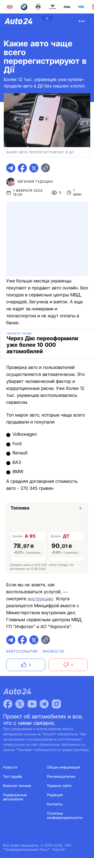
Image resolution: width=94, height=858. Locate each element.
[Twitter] (19, 703)
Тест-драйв (12, 776)
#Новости (53, 651)
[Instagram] (56, 703)
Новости (10, 767)
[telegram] (10, 168)
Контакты (55, 804)
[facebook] (22, 168)
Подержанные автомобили (15, 797)
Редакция (55, 795)
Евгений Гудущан (35, 182)
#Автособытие (22, 651)
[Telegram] (44, 703)
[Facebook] (7, 703)
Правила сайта (59, 786)
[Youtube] (32, 703)
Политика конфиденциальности (64, 815)
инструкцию (40, 598)
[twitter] (33, 168)
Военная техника (17, 786)
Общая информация (63, 767)
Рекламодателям (61, 776)
